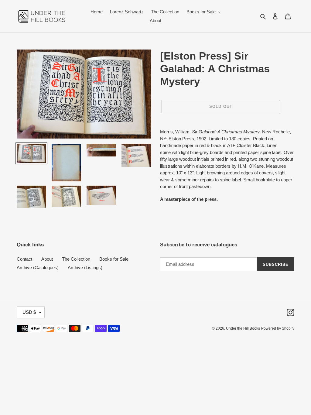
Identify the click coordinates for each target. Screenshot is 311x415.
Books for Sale (113, 259)
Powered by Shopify (277, 328)
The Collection (76, 259)
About (47, 259)
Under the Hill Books (243, 328)
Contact (24, 259)
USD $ (29, 312)
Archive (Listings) (85, 267)
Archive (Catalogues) (38, 267)
